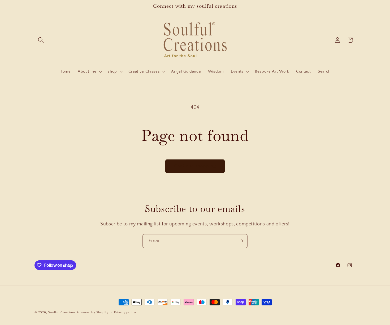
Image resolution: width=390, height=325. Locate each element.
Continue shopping (195, 166)
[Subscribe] (241, 241)
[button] (40, 40)
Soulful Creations (62, 312)
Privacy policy (125, 312)
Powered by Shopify (93, 312)
